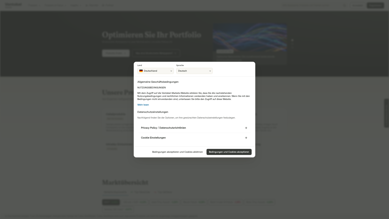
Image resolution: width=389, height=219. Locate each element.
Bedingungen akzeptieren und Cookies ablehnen (177, 152)
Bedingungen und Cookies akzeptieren (229, 152)
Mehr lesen (143, 105)
